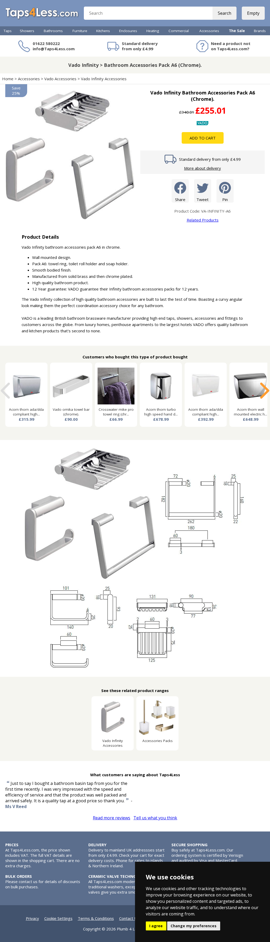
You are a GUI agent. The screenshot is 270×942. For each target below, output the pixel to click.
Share (180, 199)
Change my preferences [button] (193, 925)
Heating (152, 30)
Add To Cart (203, 138)
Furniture (80, 30)
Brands (260, 30)
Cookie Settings (58, 918)
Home (7, 78)
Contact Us (129, 918)
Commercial (178, 30)
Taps (8, 30)
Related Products (203, 220)
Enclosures (128, 30)
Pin (225, 199)
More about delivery (202, 168)
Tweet (202, 199)
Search (224, 13)
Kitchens (103, 30)
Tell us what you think (155, 818)
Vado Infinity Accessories (104, 78)
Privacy (32, 918)
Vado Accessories (60, 78)
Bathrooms (53, 30)
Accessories (209, 30)
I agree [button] (156, 925)
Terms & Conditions (96, 918)
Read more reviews (111, 818)
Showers (27, 30)
